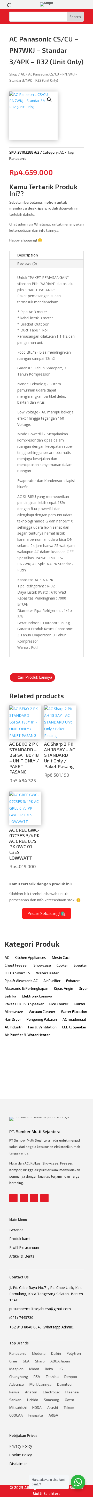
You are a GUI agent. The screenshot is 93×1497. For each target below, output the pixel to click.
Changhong (18, 1377)
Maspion (16, 1369)
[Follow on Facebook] (13, 1198)
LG (61, 1369)
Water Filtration (74, 1012)
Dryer (83, 989)
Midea (34, 1369)
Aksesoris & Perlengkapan (26, 989)
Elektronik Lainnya (37, 996)
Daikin (56, 1353)
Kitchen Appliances (30, 958)
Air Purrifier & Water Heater (27, 1035)
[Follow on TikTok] (44, 1198)
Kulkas (79, 1004)
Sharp (40, 1361)
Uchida (32, 1400)
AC (23, 74)
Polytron (74, 1353)
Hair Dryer (13, 1019)
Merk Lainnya (40, 1384)
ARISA (53, 1415)
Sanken (15, 1400)
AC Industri (13, 1027)
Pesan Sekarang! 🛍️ (46, 913)
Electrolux (51, 1392)
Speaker (80, 965)
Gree (13, 1361)
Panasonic (17, 158)
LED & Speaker (74, 1027)
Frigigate (35, 1415)
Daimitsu (64, 1384)
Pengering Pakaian (42, 1019)
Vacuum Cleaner (42, 1012)
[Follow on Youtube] (34, 1198)
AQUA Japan (60, 1361)
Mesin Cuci (60, 958)
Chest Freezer (16, 965)
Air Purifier (51, 981)
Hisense (72, 1392)
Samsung (51, 1400)
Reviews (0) (27, 263)
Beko (49, 1369)
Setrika (10, 996)
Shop (13, 74)
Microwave (14, 1012)
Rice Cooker (58, 1004)
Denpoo (70, 1377)
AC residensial (74, 1019)
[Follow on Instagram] (24, 1198)
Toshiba (52, 1377)
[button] (49, 99)
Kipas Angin (63, 989)
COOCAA (16, 1415)
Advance (16, 1384)
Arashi (52, 1408)
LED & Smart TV (17, 973)
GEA (26, 1361)
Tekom (69, 1408)
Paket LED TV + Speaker (24, 1004)
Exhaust (73, 981)
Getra (69, 1400)
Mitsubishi (18, 1408)
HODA (37, 1408)
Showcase (42, 965)
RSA (37, 1377)
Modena (38, 1353)
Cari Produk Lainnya (35, 677)
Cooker (62, 965)
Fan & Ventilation (42, 1027)
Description (27, 255)
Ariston (31, 1392)
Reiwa (14, 1392)
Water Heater (47, 973)
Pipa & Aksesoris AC (21, 981)
